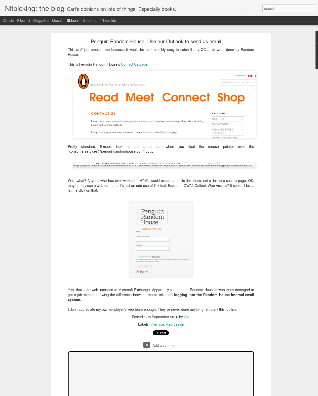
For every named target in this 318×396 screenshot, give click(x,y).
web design (175, 324)
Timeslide (108, 20)
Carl (187, 316)
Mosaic (57, 20)
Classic (8, 20)
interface (157, 324)
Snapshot (89, 20)
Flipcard (23, 20)
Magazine (41, 20)
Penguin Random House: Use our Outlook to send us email (156, 41)
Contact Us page (134, 64)
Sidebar (73, 20)
